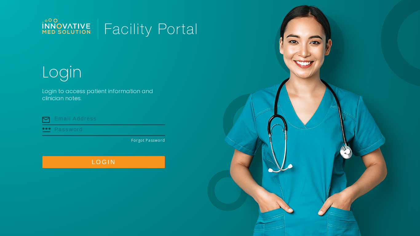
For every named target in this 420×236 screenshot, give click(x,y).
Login (104, 162)
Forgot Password (148, 140)
